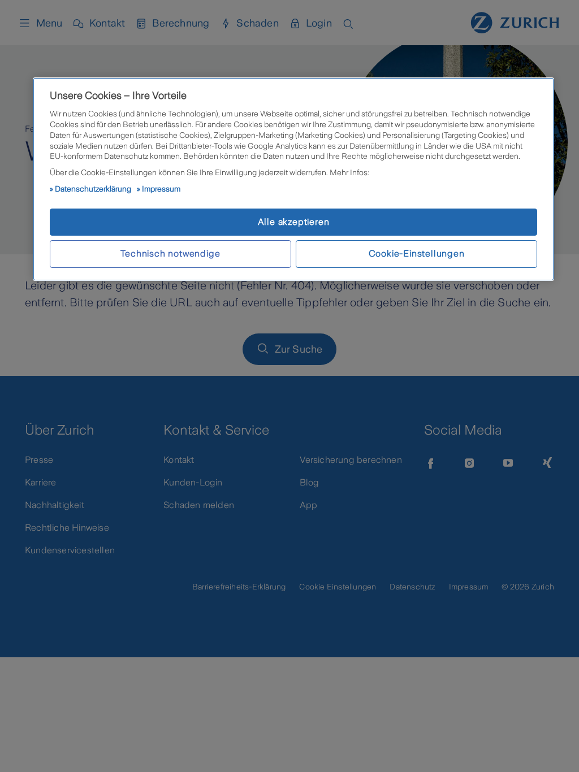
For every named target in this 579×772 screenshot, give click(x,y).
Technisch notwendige (170, 253)
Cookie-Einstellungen (417, 253)
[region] (293, 179)
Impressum (161, 188)
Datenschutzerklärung (93, 188)
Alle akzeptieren (294, 222)
